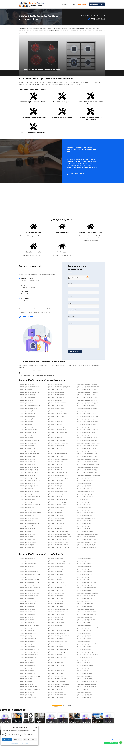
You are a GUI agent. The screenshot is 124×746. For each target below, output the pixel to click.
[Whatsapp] (19, 298)
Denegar (17, 739)
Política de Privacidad (23, 743)
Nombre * (70, 283)
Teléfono (24, 291)
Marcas (73, 4)
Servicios (64, 4)
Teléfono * (71, 296)
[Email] (19, 285)
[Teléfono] (19, 291)
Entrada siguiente (118, 740)
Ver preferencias (30, 739)
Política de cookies (14, 743)
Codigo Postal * (72, 310)
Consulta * (71, 323)
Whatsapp (25, 298)
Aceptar (7, 739)
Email (23, 285)
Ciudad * (70, 303)
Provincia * (71, 316)
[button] (36, 727)
